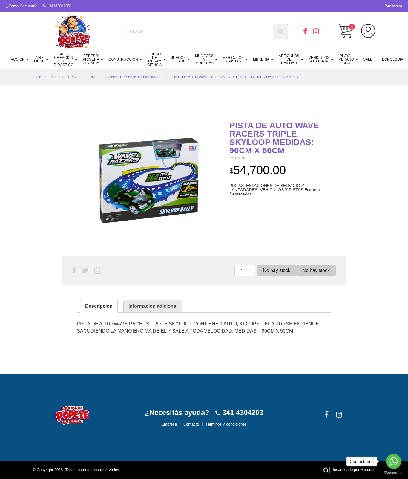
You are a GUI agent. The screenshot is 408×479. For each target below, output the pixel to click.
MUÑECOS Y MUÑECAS (204, 59)
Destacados (240, 194)
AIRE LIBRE (39, 59)
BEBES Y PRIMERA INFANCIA (91, 59)
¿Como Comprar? (21, 6)
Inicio (37, 77)
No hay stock (276, 270)
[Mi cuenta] (368, 31)
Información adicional (152, 306)
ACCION (18, 59)
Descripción (99, 306)
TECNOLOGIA (391, 59)
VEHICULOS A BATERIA (319, 59)
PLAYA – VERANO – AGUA (346, 59)
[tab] (99, 306)
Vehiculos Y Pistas (65, 77)
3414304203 (59, 6)
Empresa (169, 424)
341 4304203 (241, 412)
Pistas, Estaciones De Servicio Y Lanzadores (126, 77)
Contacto (191, 424)
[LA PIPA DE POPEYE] (73, 31)
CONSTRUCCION (123, 59)
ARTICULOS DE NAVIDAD (289, 59)
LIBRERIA (261, 59)
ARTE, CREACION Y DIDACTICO (63, 59)
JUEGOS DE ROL (178, 59)
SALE (367, 59)
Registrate (393, 6)
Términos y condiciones (226, 424)
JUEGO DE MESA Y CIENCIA (154, 59)
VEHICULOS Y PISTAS (233, 59)
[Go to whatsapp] (393, 461)
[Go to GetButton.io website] (393, 473)
